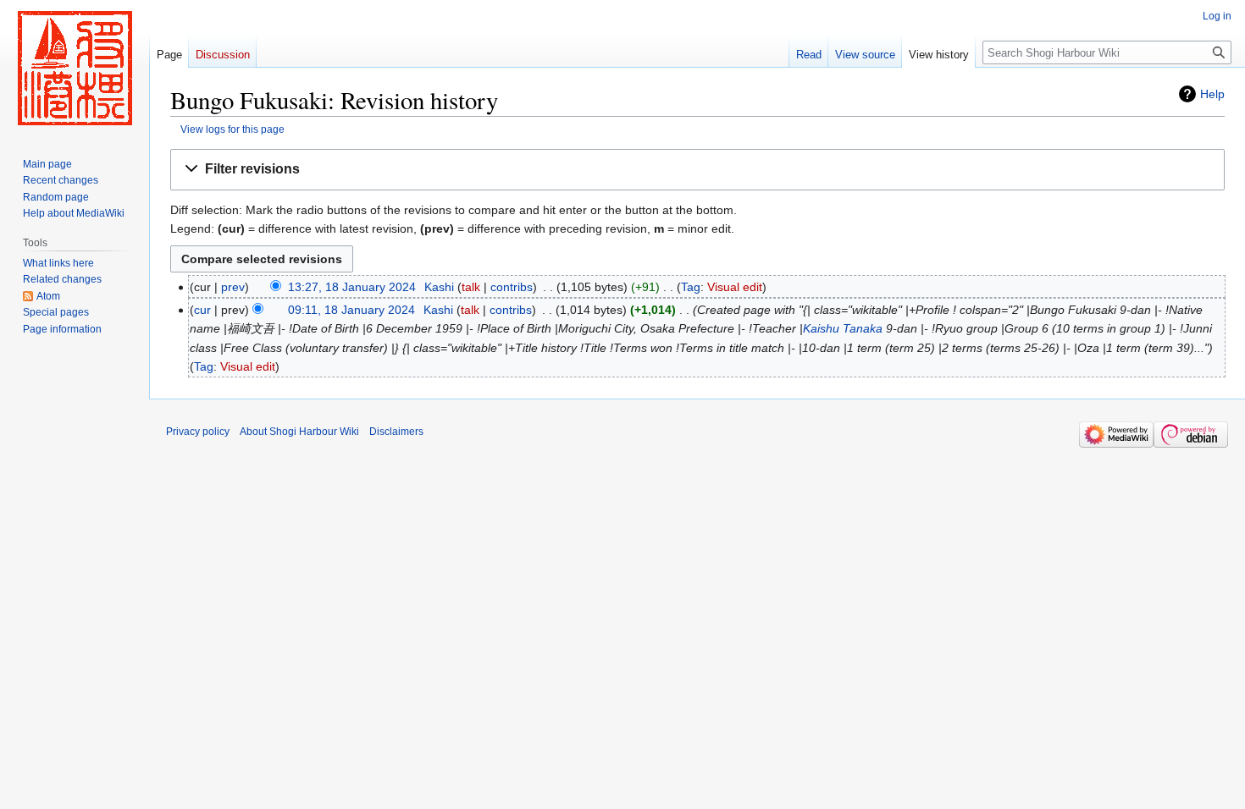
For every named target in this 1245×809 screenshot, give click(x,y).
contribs (511, 287)
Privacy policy (198, 432)
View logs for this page (232, 129)
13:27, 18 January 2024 (352, 287)
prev (233, 287)
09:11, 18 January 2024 (351, 309)
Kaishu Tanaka (843, 328)
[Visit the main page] (74, 67)
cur (202, 309)
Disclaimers (396, 432)
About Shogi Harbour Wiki (299, 432)
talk (471, 287)
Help (1212, 94)
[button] (697, 169)
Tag (690, 287)
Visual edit (734, 287)
